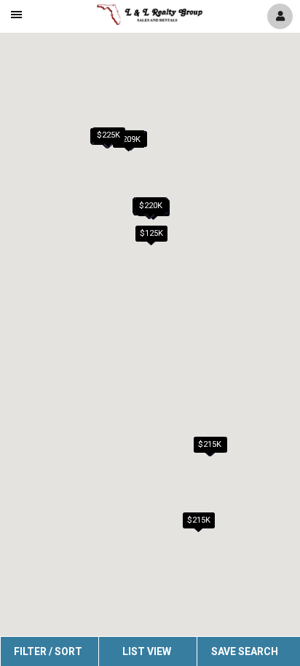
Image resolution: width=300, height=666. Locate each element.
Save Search (244, 651)
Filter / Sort (48, 651)
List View (146, 651)
